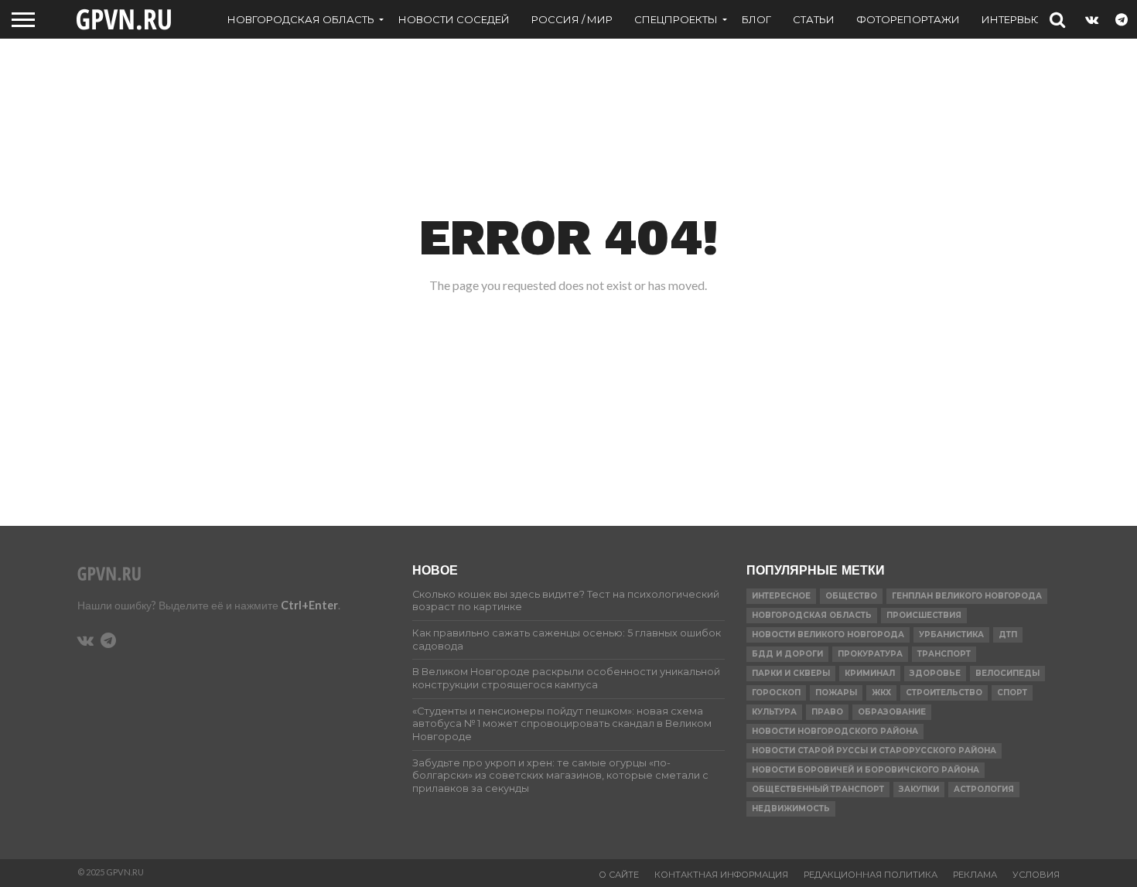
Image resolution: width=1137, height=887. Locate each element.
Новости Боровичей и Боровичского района (865, 770)
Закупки (919, 789)
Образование (892, 712)
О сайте (619, 874)
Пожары (836, 692)
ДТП (1008, 634)
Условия (1036, 874)
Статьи (814, 19)
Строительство (944, 692)
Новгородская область (300, 19)
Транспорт (944, 654)
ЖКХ (881, 692)
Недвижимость (791, 808)
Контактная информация (721, 874)
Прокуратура (870, 654)
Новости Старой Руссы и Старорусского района (874, 750)
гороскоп (776, 692)
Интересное (781, 596)
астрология (984, 789)
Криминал (870, 673)
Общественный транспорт (818, 789)
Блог (756, 19)
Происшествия (923, 615)
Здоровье (935, 673)
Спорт (1012, 692)
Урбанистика (951, 634)
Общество (851, 596)
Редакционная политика (870, 874)
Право (827, 712)
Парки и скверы (791, 673)
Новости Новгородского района (835, 731)
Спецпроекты (676, 19)
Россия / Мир (572, 19)
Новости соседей (454, 19)
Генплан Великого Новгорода (967, 596)
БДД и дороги (787, 654)
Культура (774, 712)
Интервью (1012, 19)
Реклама (975, 874)
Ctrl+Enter (309, 605)
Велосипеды (1007, 673)
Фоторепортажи (908, 19)
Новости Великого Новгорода (828, 634)
